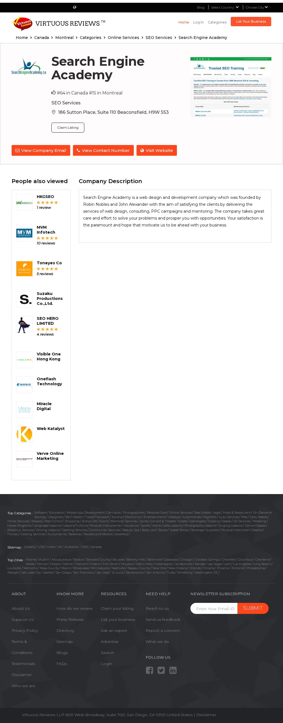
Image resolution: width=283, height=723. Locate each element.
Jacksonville (183, 564)
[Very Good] (52, 202)
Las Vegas (215, 564)
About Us (21, 608)
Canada (96, 547)
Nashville (118, 568)
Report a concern (163, 630)
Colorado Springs (207, 559)
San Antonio (155, 572)
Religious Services (20, 530)
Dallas (30, 564)
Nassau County (139, 568)
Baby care (149, 530)
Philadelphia (256, 568)
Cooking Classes (219, 521)
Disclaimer (22, 674)
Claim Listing (67, 127)
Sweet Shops (179, 530)
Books (163, 530)
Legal (217, 512)
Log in (198, 22)
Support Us (23, 619)
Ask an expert (114, 630)
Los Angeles (242, 564)
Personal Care (157, 512)
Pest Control (53, 521)
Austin (44, 559)
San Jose (102, 572)
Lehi (227, 564)
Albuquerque (61, 559)
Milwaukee (81, 568)
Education (56, 512)
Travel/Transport (97, 517)
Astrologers (198, 521)
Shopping (72, 521)
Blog (201, 7)
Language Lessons (47, 525)
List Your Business (251, 21)
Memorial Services (124, 521)
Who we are (23, 685)
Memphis (30, 568)
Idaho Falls (144, 564)
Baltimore (154, 559)
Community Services (105, 530)
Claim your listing (117, 608)
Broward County (98, 559)
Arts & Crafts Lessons (167, 525)
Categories (217, 22)
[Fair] (43, 202)
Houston (127, 564)
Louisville (14, 568)
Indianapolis (163, 564)
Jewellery (121, 534)
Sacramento (134, 572)
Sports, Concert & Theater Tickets (163, 521)
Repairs (37, 521)
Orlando (195, 568)
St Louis (117, 572)
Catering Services (74, 530)
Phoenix (223, 568)
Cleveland (262, 559)
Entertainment (155, 517)
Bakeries (75, 534)
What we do (157, 641)
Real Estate (202, 512)
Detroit (68, 564)
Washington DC (206, 572)
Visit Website (159, 150)
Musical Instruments (105, 525)
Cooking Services (32, 534)
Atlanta (31, 559)
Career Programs (19, 525)
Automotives (191, 517)
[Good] (47, 202)
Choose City (255, 7)
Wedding (259, 521)
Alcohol (117, 517)
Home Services (18, 521)
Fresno (95, 564)
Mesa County (49, 568)
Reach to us (157, 608)
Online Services (180, 512)
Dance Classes (255, 525)
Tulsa (171, 572)
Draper (55, 564)
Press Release (70, 619)
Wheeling (184, 572)
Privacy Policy (25, 630)
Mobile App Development (85, 512)
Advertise (110, 641)
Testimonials (23, 663)
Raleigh (13, 572)
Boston (79, 559)
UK (59, 547)
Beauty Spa (130, 530)
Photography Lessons (200, 525)
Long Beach (262, 564)
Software (40, 512)
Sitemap (64, 641)
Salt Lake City (31, 572)
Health (78, 517)
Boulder (118, 559)
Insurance (130, 525)
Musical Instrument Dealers (242, 530)
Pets (244, 517)
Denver (42, 564)
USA (41, 547)
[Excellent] (56, 202)
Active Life (89, 521)
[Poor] (38, 202)
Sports (145, 525)
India (51, 547)
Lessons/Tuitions (75, 525)
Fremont (81, 564)
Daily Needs (258, 517)
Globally (30, 547)
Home (184, 22)
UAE (85, 547)
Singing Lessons (230, 525)
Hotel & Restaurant (237, 512)
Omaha (209, 568)
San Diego (63, 572)
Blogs (62, 652)
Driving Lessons (47, 530)
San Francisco (83, 572)
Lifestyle (174, 517)
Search (107, 652)
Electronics (133, 517)
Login (106, 663)
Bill (67, 517)
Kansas (200, 564)
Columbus (245, 559)
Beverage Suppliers (205, 530)
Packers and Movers (97, 534)
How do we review (74, 608)
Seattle (48, 572)
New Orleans (178, 568)
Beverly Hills (136, 559)
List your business (118, 619)
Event (103, 521)
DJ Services (242, 521)
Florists (12, 534)
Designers (55, 517)
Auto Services (229, 517)
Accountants (56, 534)
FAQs (61, 663)
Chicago (186, 559)
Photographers (134, 512)
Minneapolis (100, 568)
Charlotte (228, 559)
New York (159, 568)
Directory (65, 630)
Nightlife (209, 517)
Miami (65, 568)
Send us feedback (163, 619)
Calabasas (171, 559)
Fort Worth (111, 564)
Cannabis (113, 512)
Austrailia (71, 547)
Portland (238, 568)
